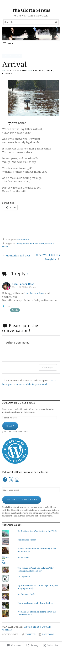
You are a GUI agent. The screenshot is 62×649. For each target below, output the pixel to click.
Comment (47, 367)
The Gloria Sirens (31, 10)
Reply (15, 310)
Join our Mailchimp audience (22, 499)
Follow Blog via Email (18, 402)
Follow (10, 426)
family (19, 243)
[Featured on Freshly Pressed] (15, 463)
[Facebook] (5, 479)
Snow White (23, 557)
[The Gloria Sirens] (31, 33)
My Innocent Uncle (26, 594)
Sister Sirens (12, 55)
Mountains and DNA (18, 255)
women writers (37, 243)
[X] (11, 479)
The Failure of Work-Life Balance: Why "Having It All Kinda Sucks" (36, 569)
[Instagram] (17, 479)
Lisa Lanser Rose (17, 70)
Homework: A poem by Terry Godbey (35, 603)
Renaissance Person (27, 539)
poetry (26, 243)
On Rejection (24, 576)
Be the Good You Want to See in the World (37, 531)
